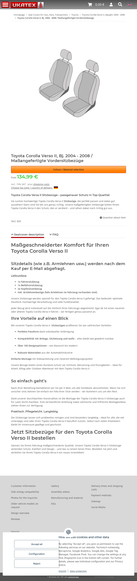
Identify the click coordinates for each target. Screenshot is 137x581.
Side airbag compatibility (25, 491)
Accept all (36, 544)
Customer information (23, 486)
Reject (36, 563)
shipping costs (41, 184)
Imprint (62, 571)
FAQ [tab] (55, 234)
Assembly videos (60, 491)
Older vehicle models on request (24, 505)
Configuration (37, 553)
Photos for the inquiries (24, 497)
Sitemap (95, 501)
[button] (96, 4)
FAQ (53, 503)
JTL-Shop (110, 576)
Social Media (98, 507)
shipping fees (73, 577)
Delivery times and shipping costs (107, 487)
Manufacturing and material (67, 497)
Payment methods (101, 495)
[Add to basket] (13, 23)
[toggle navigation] (5, 5)
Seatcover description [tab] (28, 234)
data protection (78, 571)
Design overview (20, 513)
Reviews (15, 519)
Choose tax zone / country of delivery (32, 187)
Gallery (55, 486)
